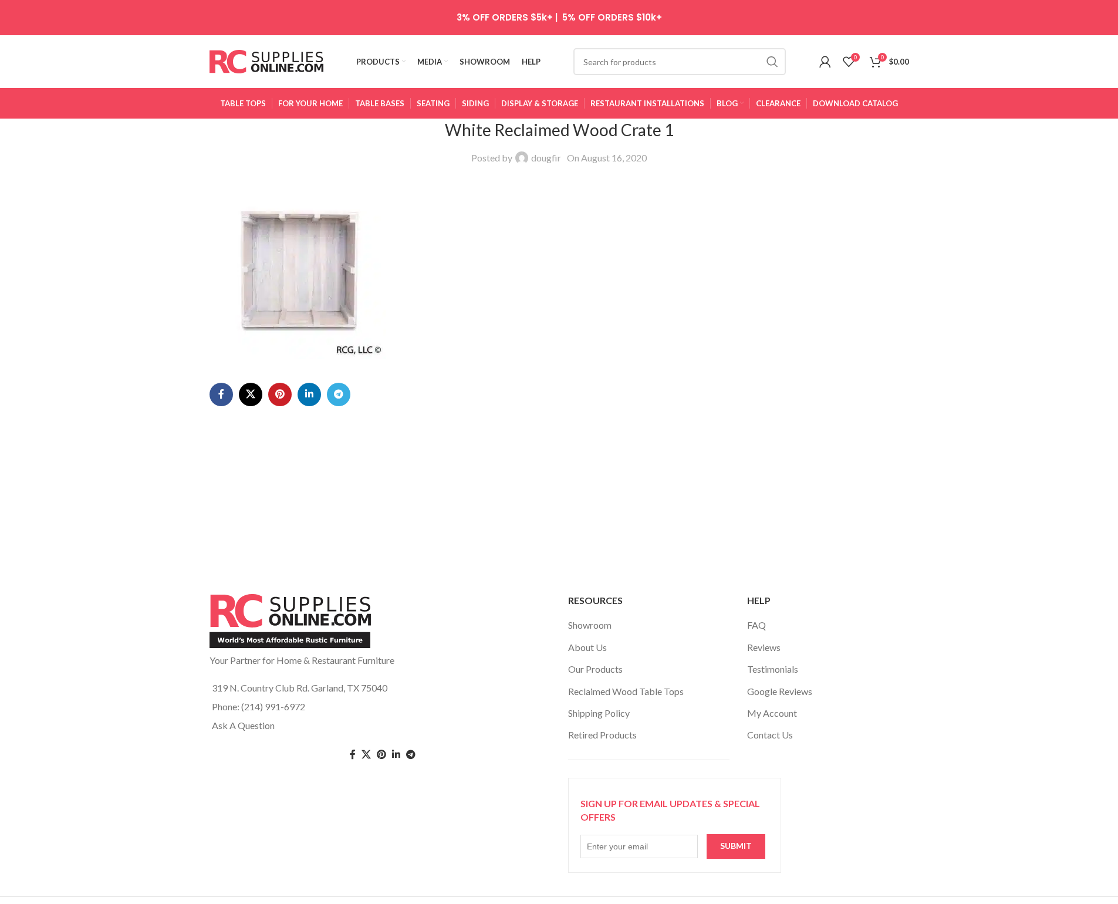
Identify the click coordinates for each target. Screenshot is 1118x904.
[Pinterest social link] (280, 394)
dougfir (546, 157)
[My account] (825, 61)
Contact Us (770, 734)
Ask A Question (243, 725)
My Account (772, 713)
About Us (587, 647)
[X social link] (250, 394)
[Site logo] (267, 60)
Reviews (764, 647)
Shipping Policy (599, 713)
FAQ (756, 624)
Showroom (590, 624)
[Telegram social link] (338, 394)
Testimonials (772, 668)
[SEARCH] (772, 61)
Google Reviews (779, 691)
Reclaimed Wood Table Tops (626, 691)
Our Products (595, 668)
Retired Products (602, 734)
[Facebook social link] (221, 394)
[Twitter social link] (366, 754)
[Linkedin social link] (309, 394)
